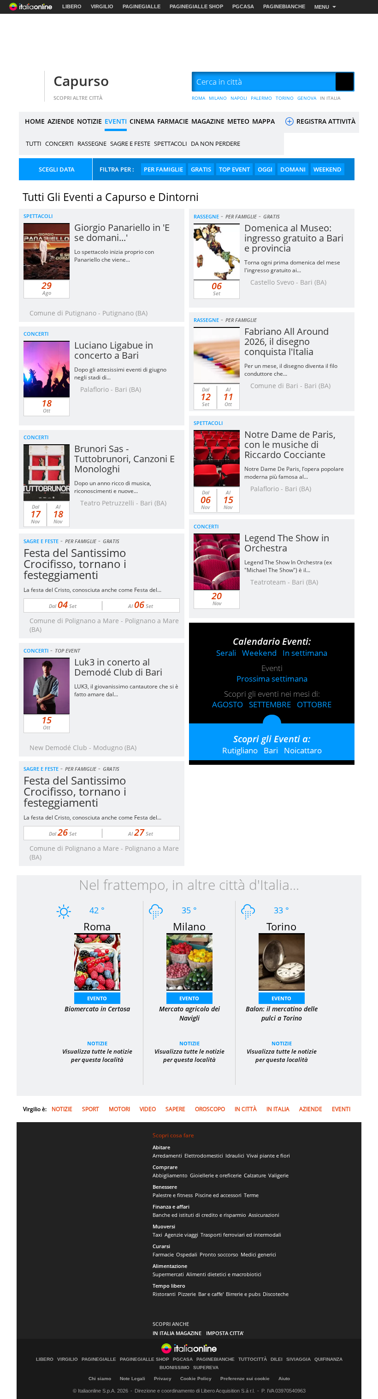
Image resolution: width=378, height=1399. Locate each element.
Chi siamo (100, 1378)
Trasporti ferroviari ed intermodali (241, 1234)
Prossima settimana (271, 678)
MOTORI (119, 1109)
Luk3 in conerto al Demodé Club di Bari (118, 667)
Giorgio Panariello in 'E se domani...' (122, 232)
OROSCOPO (210, 1109)
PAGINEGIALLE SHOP (196, 6)
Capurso (81, 80)
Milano (189, 926)
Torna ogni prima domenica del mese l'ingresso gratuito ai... (292, 266)
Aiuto (284, 1378)
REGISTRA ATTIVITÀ (325, 121)
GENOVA (306, 98)
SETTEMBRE (270, 704)
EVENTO (97, 998)
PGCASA (243, 6)
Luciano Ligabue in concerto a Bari (113, 350)
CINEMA (142, 121)
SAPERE (175, 1109)
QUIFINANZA (328, 1359)
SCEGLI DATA (57, 169)
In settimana (305, 653)
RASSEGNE (91, 143)
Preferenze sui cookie (245, 1378)
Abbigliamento (170, 1175)
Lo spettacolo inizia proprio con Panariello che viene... (114, 256)
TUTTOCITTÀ (252, 1359)
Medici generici (258, 1254)
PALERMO (261, 98)
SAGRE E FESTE (130, 143)
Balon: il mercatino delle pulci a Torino (282, 1013)
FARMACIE (173, 121)
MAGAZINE (207, 121)
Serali (226, 653)
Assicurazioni (263, 1214)
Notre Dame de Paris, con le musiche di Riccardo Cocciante (290, 444)
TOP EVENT (234, 169)
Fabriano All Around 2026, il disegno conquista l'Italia (286, 341)
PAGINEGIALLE (141, 6)
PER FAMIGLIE (163, 169)
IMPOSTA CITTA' (225, 1333)
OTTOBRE (314, 704)
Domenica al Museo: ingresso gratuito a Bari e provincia (293, 238)
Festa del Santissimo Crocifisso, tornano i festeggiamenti (75, 563)
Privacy (162, 1378)
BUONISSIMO (174, 1367)
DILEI (277, 1359)
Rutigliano (240, 750)
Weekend (259, 653)
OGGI (265, 169)
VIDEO (148, 1109)
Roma (97, 926)
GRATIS (201, 169)
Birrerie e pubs (243, 1293)
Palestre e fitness (173, 1195)
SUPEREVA (206, 1367)
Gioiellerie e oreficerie (216, 1175)
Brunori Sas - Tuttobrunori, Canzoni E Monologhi (124, 458)
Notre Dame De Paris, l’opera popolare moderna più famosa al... (294, 473)
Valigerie (278, 1175)
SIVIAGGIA (298, 1359)
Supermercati (168, 1274)
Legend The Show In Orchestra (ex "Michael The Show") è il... (288, 566)
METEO (238, 121)
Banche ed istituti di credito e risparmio (199, 1214)
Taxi (157, 1234)
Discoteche (276, 1293)
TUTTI (33, 143)
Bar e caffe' (211, 1293)
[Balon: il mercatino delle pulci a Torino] (282, 961)
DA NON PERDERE (215, 143)
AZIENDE (60, 121)
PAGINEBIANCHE (284, 6)
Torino (281, 926)
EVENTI (116, 121)
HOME (35, 121)
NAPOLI (238, 98)
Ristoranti (164, 1293)
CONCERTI (59, 143)
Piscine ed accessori (218, 1195)
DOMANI (293, 169)
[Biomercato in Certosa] (97, 961)
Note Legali (132, 1378)
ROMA (198, 98)
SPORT (90, 1109)
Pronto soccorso (219, 1254)
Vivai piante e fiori (268, 1155)
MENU (321, 7)
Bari (271, 750)
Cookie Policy (196, 1378)
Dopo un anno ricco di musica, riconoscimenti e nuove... (112, 487)
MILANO (218, 98)
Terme (251, 1195)
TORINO (285, 98)
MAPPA (263, 121)
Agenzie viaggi (181, 1234)
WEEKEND (327, 169)
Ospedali (186, 1254)
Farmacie (163, 1254)
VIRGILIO (102, 6)
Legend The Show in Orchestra (286, 543)
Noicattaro (303, 750)
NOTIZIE (89, 121)
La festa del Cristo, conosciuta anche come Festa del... (92, 590)
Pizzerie (187, 1293)
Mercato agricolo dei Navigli (189, 1013)
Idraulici (234, 1155)
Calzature (255, 1175)
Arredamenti (167, 1155)
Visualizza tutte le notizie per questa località (97, 1055)
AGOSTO (227, 704)
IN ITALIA (330, 98)
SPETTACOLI (170, 143)
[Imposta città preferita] (30, 82)
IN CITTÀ (246, 1109)
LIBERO (72, 6)
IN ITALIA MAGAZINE (177, 1333)
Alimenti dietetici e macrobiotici (223, 1274)
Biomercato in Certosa (97, 1008)
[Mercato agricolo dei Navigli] (189, 961)
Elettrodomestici (203, 1155)
